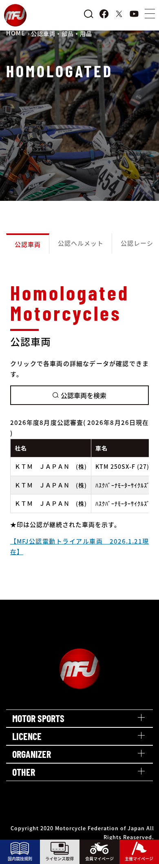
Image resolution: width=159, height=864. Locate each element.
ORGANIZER (31, 754)
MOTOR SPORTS (38, 718)
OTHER (23, 772)
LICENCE (27, 736)
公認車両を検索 (83, 395)
